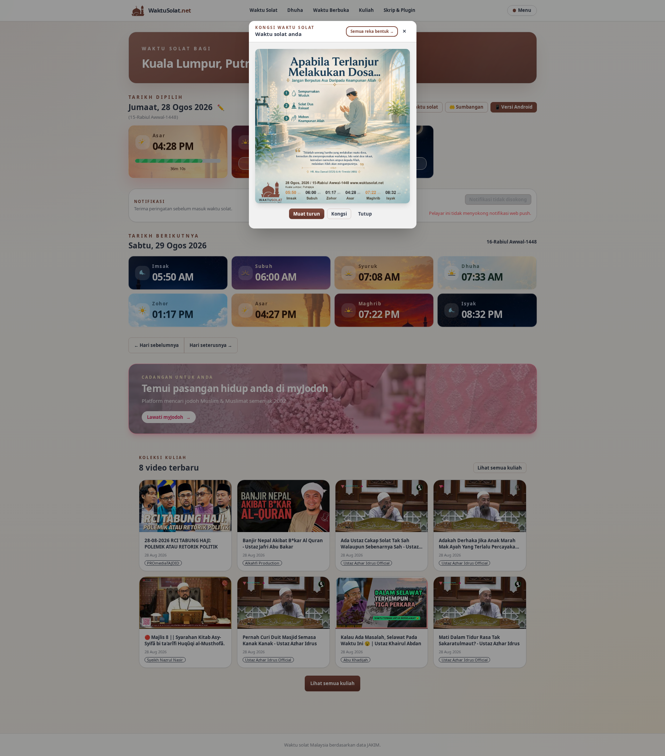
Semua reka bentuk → (372, 31)
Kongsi (339, 214)
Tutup (365, 214)
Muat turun (306, 214)
